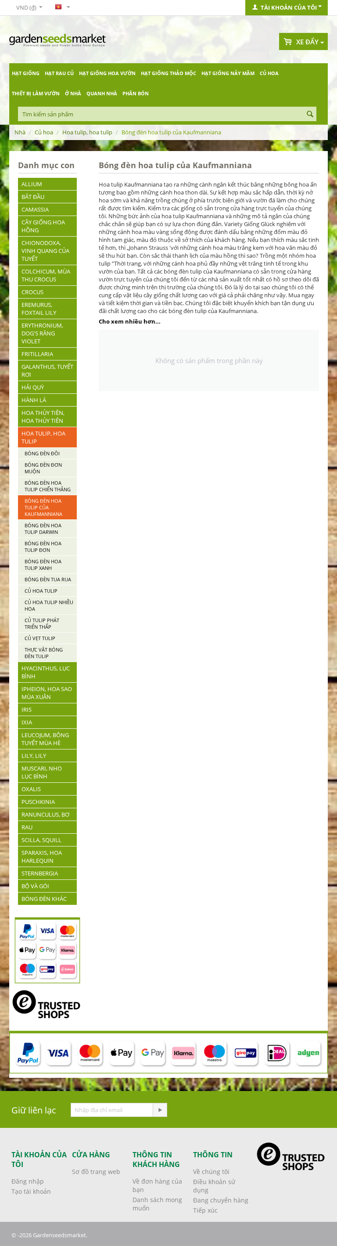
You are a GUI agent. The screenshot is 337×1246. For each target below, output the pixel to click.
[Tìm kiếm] (309, 114)
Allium (32, 184)
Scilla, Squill (41, 840)
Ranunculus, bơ (45, 814)
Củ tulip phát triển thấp (42, 623)
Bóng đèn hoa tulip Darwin (43, 528)
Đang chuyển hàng (220, 1200)
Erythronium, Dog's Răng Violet (42, 333)
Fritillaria (37, 354)
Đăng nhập (27, 1181)
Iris (27, 709)
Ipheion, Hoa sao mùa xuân (47, 693)
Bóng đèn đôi (42, 453)
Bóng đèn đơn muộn (43, 468)
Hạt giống (25, 73)
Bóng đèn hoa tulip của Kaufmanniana (43, 507)
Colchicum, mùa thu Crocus (46, 275)
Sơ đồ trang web (96, 1171)
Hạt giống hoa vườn (107, 73)
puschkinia (38, 802)
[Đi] (160, 1109)
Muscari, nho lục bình (42, 772)
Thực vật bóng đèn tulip (44, 652)
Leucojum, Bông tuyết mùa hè (45, 739)
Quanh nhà (101, 93)
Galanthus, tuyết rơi (47, 370)
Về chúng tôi (211, 1171)
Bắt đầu (33, 197)
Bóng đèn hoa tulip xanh (43, 564)
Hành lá (34, 400)
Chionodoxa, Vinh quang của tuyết (45, 251)
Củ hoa (269, 73)
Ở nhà (73, 93)
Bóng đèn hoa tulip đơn (43, 546)
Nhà (19, 132)
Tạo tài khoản (31, 1191)
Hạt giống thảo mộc (168, 73)
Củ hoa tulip (41, 590)
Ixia (27, 722)
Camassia (35, 209)
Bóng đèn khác (44, 899)
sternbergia (40, 873)
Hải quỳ (33, 387)
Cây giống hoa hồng (43, 226)
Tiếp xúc (205, 1210)
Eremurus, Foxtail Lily (39, 309)
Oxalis (31, 789)
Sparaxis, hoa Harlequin (42, 856)
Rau (27, 827)
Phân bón (135, 93)
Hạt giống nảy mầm (228, 73)
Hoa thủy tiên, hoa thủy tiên (43, 417)
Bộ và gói (35, 886)
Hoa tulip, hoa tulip (87, 132)
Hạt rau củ (59, 73)
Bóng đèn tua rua (48, 579)
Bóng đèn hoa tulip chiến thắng (48, 486)
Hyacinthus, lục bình (46, 672)
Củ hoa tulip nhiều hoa (49, 605)
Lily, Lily (34, 756)
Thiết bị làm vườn (36, 93)
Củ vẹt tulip (40, 638)
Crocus (32, 292)
